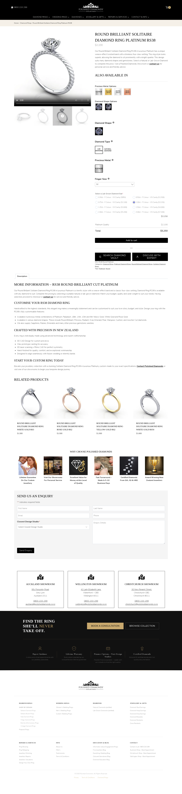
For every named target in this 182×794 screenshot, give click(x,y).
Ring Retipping (24, 750)
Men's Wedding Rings (63, 711)
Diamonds (97, 703)
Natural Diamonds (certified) (102, 707)
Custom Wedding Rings (64, 714)
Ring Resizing (23, 747)
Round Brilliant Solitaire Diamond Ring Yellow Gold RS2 (109, 426)
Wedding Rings (62, 703)
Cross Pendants (135, 723)
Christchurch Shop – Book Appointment (143, 753)
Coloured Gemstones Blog (101, 756)
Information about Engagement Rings (105, 747)
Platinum (102, 269)
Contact (134, 743)
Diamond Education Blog (101, 760)
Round (108, 269)
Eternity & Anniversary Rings (30, 723)
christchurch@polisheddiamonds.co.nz (141, 604)
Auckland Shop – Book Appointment (142, 750)
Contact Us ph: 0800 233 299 (140, 747)
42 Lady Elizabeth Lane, (91, 589)
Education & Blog (101, 743)
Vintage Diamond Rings (28, 726)
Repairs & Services (27, 743)
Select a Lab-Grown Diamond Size (109, 194)
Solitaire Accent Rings (27, 714)
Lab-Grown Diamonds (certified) (103, 711)
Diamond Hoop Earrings (138, 711)
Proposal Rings (24, 730)
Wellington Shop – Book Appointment (142, 756)
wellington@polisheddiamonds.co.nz (91, 604)
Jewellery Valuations (26, 760)
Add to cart (131, 240)
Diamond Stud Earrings (138, 707)
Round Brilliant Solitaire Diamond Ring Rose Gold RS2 (70, 426)
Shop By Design (25, 707)
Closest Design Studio (28, 521)
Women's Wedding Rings (64, 707)
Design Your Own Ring (26, 763)
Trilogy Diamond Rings (28, 720)
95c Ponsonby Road (40, 589)
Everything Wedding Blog (101, 753)
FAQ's (58, 750)
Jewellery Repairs (25, 756)
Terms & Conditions (62, 756)
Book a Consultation (105, 626)
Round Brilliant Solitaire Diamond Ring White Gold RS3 (30, 426)
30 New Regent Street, (141, 589)
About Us (59, 747)
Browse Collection (142, 626)
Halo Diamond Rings (27, 717)
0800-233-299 (40, 601)
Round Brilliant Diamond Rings (142, 264)
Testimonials (60, 753)
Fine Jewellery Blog (99, 750)
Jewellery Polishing (25, 753)
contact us (154, 63)
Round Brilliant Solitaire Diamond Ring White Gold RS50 (149, 426)
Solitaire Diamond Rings (28, 711)
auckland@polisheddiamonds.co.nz (40, 604)
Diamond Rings (108, 264)
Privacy (76, 778)
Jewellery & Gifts (138, 703)
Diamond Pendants (136, 720)
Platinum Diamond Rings (122, 264)
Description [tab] (22, 276)
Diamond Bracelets (136, 717)
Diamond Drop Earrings (138, 714)
